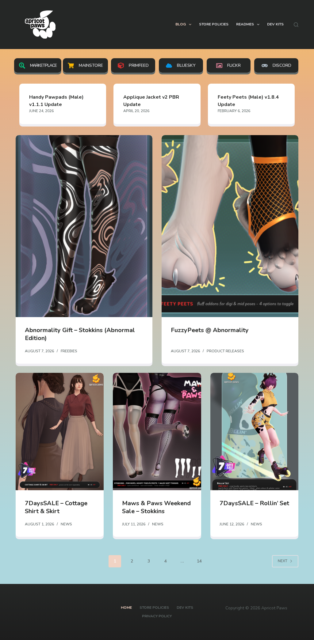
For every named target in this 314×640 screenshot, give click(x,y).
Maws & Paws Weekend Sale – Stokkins (156, 507)
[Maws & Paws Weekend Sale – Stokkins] (157, 431)
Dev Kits (275, 24)
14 (199, 561)
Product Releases (225, 351)
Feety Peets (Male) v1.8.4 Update (248, 101)
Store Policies (213, 24)
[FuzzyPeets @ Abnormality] (230, 226)
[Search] (296, 24)
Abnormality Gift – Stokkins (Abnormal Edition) (80, 334)
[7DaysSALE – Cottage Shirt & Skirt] (60, 431)
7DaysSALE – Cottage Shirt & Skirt (56, 507)
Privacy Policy (157, 616)
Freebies (69, 351)
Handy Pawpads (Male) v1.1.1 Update (56, 101)
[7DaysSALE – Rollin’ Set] (254, 431)
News (66, 524)
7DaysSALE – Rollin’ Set (254, 503)
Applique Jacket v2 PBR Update (151, 101)
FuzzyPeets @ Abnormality (210, 330)
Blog (180, 24)
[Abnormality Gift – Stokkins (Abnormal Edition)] (84, 226)
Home (126, 607)
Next (282, 561)
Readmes (245, 24)
